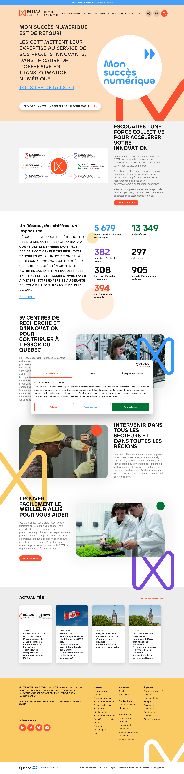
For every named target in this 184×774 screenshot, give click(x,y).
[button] (71, 13)
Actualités (124, 688)
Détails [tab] (92, 374)
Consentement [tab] (51, 374)
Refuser (53, 407)
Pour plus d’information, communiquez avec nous (51, 703)
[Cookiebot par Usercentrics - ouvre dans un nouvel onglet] (138, 365)
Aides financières (152, 719)
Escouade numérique (104, 702)
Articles (122, 691)
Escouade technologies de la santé (103, 729)
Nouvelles (124, 695)
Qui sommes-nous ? (153, 691)
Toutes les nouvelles (151, 598)
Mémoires (123, 708)
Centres (98, 695)
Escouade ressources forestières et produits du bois (104, 719)
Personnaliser (90, 407)
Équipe (147, 702)
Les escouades (126, 202)
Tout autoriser (130, 407)
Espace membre (127, 739)
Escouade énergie (103, 698)
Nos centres (30, 558)
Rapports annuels (127, 704)
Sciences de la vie (103, 705)
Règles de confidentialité (119, 768)
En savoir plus (104, 2)
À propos (27, 297)
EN (156, 13)
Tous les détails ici (46, 87)
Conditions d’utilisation (138, 768)
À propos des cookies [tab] (132, 374)
